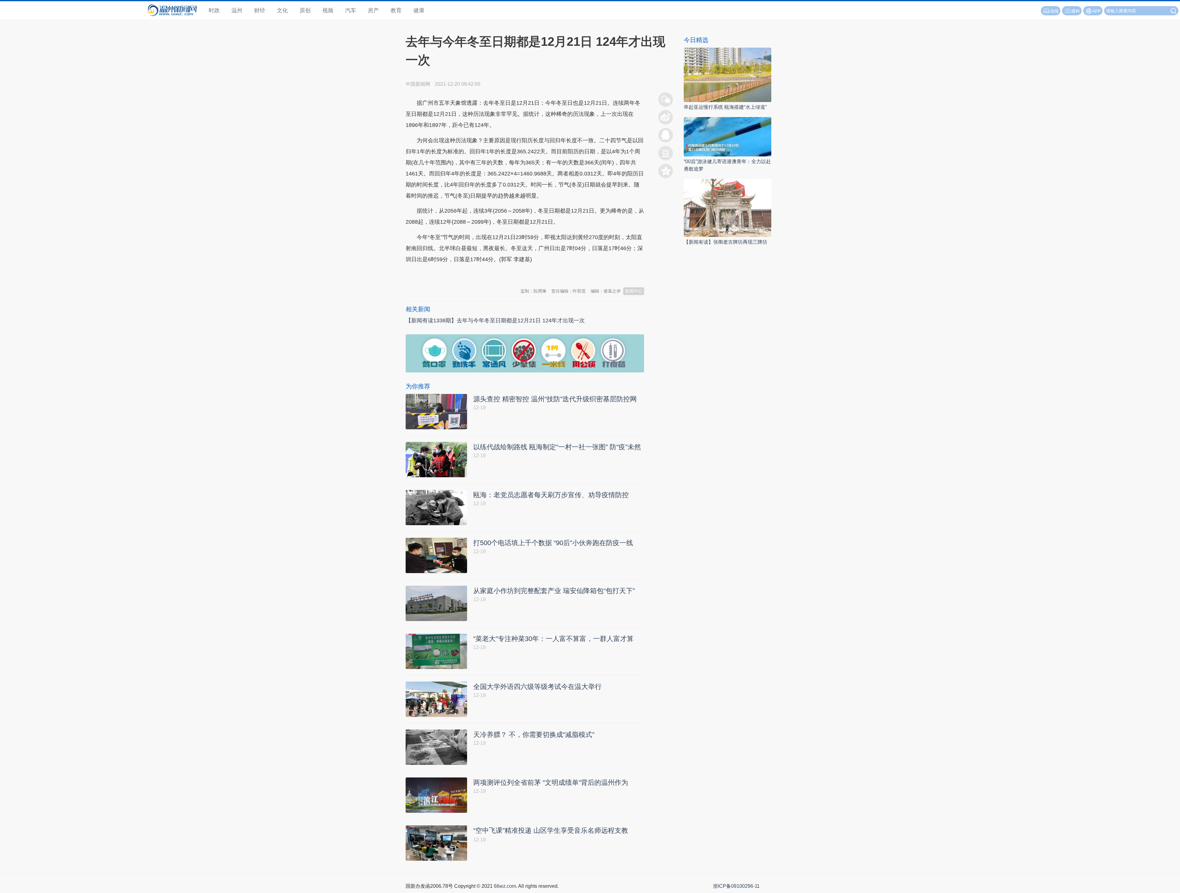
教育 (396, 10)
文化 (282, 10)
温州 (236, 10)
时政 (214, 10)
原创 (305, 10)
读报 (1054, 11)
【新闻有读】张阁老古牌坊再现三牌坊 (725, 242)
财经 (259, 10)
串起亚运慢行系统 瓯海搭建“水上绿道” (725, 107)
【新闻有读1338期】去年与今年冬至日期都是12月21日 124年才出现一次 (495, 320)
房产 (373, 10)
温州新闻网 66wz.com (460, 274)
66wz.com (505, 886)
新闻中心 (633, 291)
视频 (327, 10)
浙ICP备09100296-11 (736, 886)
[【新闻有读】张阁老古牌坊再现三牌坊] (727, 207)
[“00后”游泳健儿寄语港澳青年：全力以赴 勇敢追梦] (727, 136)
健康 (418, 10)
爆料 (1075, 11)
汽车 (350, 10)
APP (1096, 11)
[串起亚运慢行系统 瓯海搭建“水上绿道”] (727, 74)
